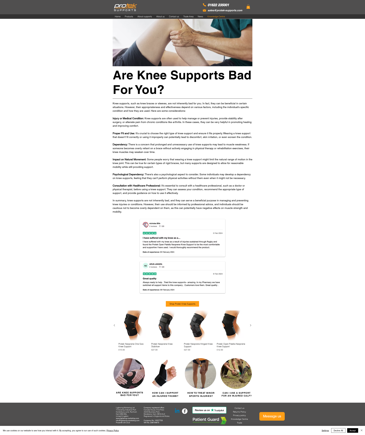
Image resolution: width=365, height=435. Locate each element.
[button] (248, 6)
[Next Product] (250, 325)
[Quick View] (133, 325)
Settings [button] (325, 430)
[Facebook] (184, 411)
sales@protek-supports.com (225, 10)
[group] (182, 331)
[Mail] (204, 10)
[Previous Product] (114, 325)
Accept (353, 430)
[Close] (361, 430)
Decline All (338, 430)
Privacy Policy (113, 430)
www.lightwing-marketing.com (127, 418)
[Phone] (204, 5)
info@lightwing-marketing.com (127, 420)
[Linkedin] (177, 411)
